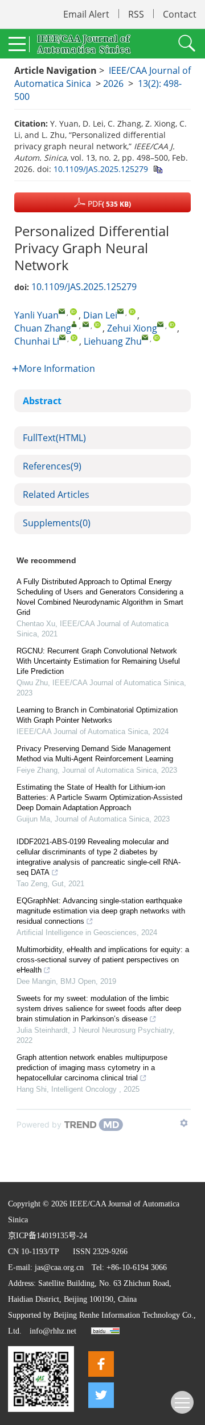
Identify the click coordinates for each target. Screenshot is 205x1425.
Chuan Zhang (42, 328)
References (52, 466)
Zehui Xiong (132, 328)
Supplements (57, 523)
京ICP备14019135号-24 (47, 1235)
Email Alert (86, 14)
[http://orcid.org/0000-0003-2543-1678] (74, 337)
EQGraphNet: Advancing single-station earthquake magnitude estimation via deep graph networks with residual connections (101, 910)
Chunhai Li (36, 341)
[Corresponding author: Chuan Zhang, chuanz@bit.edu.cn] (74, 324)
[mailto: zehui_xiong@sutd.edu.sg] (160, 324)
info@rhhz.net (53, 1331)
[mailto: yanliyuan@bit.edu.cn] (62, 311)
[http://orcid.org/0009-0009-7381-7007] (132, 311)
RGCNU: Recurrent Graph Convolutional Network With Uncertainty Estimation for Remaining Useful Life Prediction (98, 661)
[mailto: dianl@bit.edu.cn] (120, 311)
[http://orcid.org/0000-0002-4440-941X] (172, 324)
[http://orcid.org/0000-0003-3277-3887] (156, 337)
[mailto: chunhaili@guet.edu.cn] (62, 337)
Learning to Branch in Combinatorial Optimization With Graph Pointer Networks (97, 715)
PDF (108, 203)
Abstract (42, 401)
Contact (179, 14)
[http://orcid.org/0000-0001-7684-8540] (97, 324)
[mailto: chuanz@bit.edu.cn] (86, 324)
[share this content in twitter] (101, 1395)
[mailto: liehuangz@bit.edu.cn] (145, 337)
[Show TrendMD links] (183, 1123)
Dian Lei (100, 315)
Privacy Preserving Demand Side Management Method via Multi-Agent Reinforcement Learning (95, 753)
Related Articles (56, 494)
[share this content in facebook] (101, 1364)
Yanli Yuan (36, 315)
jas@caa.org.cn (59, 1267)
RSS (136, 14)
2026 (113, 83)
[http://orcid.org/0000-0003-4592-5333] (73, 311)
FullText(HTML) (54, 437)
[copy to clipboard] (157, 169)
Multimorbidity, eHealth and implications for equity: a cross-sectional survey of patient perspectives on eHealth (103, 959)
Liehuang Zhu (113, 341)
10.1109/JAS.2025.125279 (101, 169)
